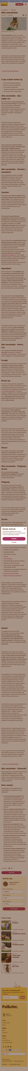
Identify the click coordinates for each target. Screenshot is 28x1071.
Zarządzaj (14, 542)
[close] (25, 529)
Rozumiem (14, 539)
